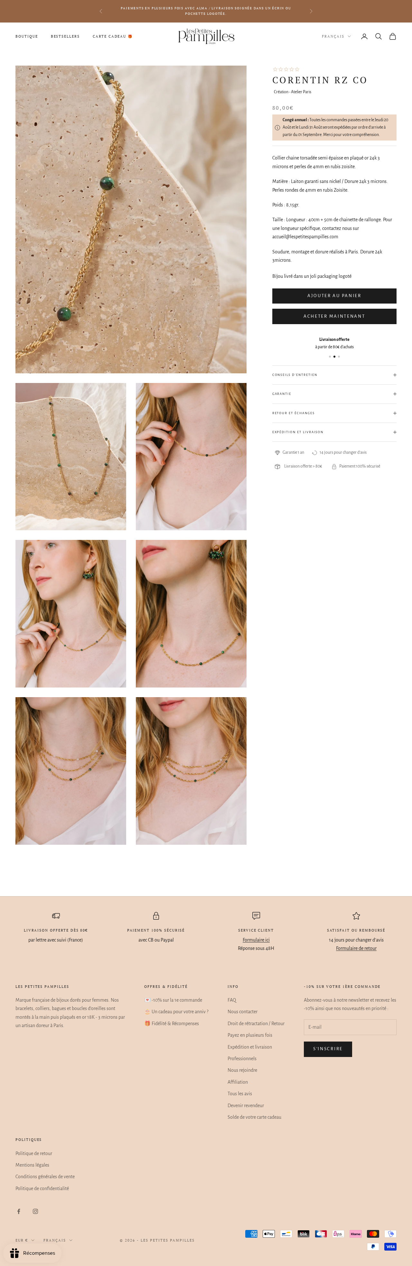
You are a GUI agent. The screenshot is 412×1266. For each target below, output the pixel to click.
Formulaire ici (256, 940)
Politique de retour (33, 1153)
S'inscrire (328, 1048)
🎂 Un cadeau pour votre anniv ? (176, 1011)
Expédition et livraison (250, 1047)
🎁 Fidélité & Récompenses (171, 1023)
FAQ (232, 1000)
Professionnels (242, 1058)
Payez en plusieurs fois (250, 1035)
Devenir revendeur (246, 1105)
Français (333, 36)
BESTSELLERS (65, 36)
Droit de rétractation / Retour (256, 1023)
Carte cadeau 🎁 (113, 36)
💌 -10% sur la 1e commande (173, 1000)
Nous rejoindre (242, 1070)
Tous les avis (240, 1093)
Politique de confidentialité (42, 1188)
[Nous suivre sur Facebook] (18, 1211)
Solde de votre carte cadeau (254, 1117)
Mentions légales (32, 1165)
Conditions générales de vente (45, 1176)
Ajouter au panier (334, 295)
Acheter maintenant (334, 316)
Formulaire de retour (356, 948)
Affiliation (238, 1082)
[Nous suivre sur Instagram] (35, 1211)
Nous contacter (243, 1011)
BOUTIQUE (26, 36)
